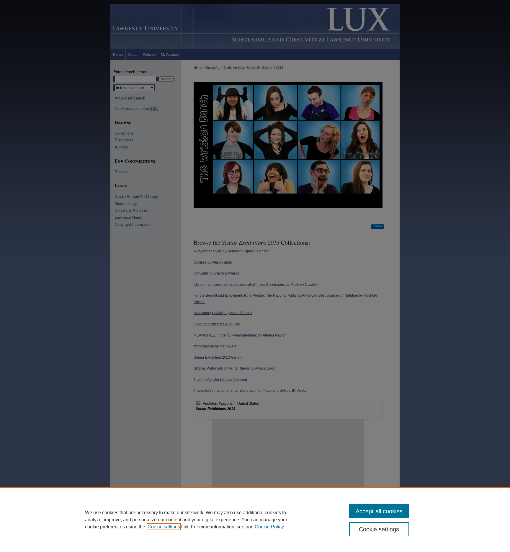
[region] (255, 519)
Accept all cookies (379, 511)
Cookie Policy (269, 526)
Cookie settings (164, 526)
